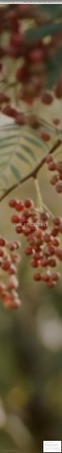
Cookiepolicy (58, 450)
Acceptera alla (56, 448)
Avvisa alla (48, 448)
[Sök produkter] (58, 2)
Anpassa (46, 450)
